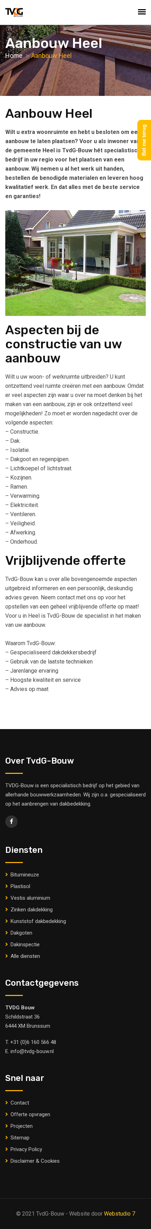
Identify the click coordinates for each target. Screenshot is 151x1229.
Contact (20, 1103)
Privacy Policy (26, 1149)
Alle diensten (25, 956)
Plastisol (20, 886)
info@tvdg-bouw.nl (32, 1051)
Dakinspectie (25, 944)
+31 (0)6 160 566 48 (33, 1042)
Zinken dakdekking (32, 909)
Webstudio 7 (119, 1213)
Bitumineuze (25, 875)
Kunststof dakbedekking (38, 921)
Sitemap (20, 1138)
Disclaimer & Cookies (35, 1161)
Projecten (22, 1126)
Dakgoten (21, 933)
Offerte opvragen (30, 1114)
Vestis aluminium (30, 898)
